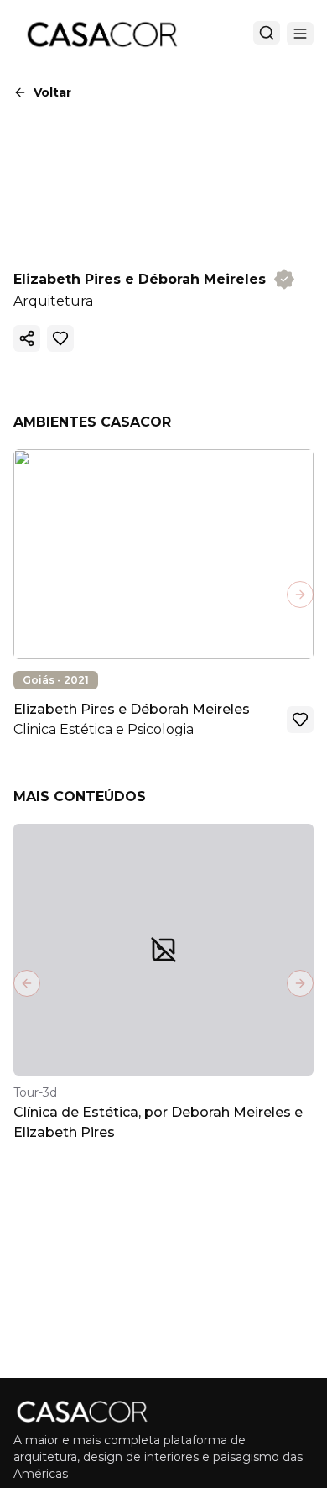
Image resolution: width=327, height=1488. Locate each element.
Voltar (52, 92)
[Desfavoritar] (60, 338)
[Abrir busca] (266, 33)
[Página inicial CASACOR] (101, 33)
